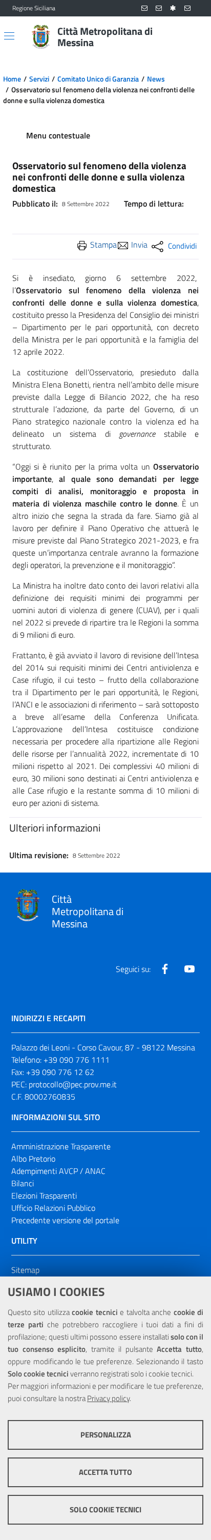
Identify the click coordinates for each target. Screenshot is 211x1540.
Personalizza (105, 1435)
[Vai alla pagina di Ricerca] (192, 37)
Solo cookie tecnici (105, 1509)
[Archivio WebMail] (159, 8)
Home (12, 79)
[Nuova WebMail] (144, 8)
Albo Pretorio (33, 1158)
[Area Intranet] (173, 8)
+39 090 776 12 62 (60, 1072)
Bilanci (22, 1183)
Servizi (39, 79)
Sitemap (25, 1270)
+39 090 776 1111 (77, 1059)
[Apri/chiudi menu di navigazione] (9, 36)
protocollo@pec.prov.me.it (73, 1084)
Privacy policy (108, 1398)
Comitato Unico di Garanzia (98, 79)
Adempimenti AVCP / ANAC (58, 1171)
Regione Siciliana (33, 8)
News (156, 79)
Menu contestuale (58, 135)
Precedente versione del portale (65, 1220)
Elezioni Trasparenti (44, 1195)
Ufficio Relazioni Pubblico (53, 1208)
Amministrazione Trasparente (61, 1146)
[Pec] (187, 8)
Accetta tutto (105, 1472)
